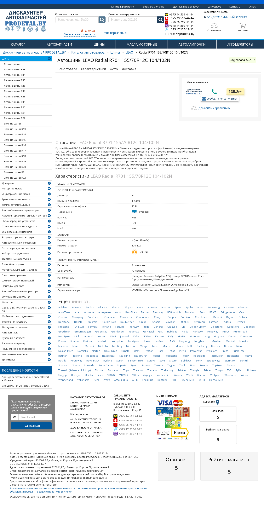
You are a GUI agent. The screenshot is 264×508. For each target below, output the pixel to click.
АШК (135, 380)
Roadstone (171, 355)
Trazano (152, 370)
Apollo (189, 307)
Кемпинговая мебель (15, 354)
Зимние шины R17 (15, 150)
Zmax (106, 380)
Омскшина (188, 380)
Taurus (146, 365)
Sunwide (89, 365)
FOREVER (79, 326)
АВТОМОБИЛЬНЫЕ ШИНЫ (83, 402)
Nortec (96, 351)
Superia (121, 365)
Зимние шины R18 (15, 156)
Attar (77, 312)
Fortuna (106, 326)
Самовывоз (214, 6)
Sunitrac (63, 365)
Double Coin (109, 322)
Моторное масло (12, 188)
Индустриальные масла (16, 194)
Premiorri (211, 351)
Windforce (231, 375)
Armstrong (214, 307)
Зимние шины (12, 123)
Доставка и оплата (153, 6)
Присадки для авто (13, 286)
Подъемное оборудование (18, 348)
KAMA (147, 336)
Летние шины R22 (14, 118)
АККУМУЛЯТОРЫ (240, 44)
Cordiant (186, 317)
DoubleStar (127, 322)
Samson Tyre (135, 360)
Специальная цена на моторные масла (25, 385)
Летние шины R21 (14, 112)
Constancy (126, 317)
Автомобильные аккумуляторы (20, 210)
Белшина (147, 380)
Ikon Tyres (64, 336)
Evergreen (199, 322)
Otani (137, 351)
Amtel (140, 307)
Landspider (117, 341)
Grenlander (118, 331)
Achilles (62, 307)
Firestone (63, 326)
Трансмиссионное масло (17, 199)
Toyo (126, 370)
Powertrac (196, 351)
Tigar (192, 365)
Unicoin (251, 370)
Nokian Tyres (65, 351)
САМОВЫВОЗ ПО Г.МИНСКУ (86, 432)
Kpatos (62, 341)
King (207, 336)
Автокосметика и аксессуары (19, 242)
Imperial (88, 336)
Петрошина (216, 380)
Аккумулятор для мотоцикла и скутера (24, 215)
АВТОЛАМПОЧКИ (192, 44)
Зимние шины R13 (15, 129)
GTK (160, 331)
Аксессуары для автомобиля (18, 248)
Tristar (207, 370)
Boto (202, 312)
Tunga (219, 370)
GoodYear (64, 331)
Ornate (125, 351)
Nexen (228, 346)
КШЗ (174, 380)
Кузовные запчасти (13, 338)
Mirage (144, 346)
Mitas (155, 346)
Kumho (75, 341)
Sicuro (173, 360)
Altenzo (116, 307)
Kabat (136, 336)
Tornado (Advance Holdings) (74, 370)
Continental (143, 317)
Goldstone (217, 326)
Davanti (217, 317)
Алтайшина (121, 380)
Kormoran (246, 336)
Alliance (102, 307)
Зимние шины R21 (15, 172)
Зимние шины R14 (15, 134)
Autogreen (104, 312)
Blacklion (190, 312)
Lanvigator (134, 341)
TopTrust (217, 365)
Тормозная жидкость (14, 321)
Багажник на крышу (13, 343)
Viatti (100, 375)
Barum (145, 312)
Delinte (78, 322)
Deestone (64, 322)
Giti (183, 326)
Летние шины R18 (14, 96)
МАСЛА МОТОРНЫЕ (142, 44)
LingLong (184, 341)
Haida (185, 331)
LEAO (129, 52)
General (158, 326)
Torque (99, 370)
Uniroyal (76, 375)
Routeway (76, 360)
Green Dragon (82, 331)
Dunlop (142, 322)
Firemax (240, 322)
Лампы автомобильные (16, 204)
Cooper (172, 317)
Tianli (182, 365)
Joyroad (124, 336)
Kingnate (219, 336)
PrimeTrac (238, 351)
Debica (243, 317)
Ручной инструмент (14, 264)
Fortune (119, 326)
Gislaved (172, 326)
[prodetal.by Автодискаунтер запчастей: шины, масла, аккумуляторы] (26, 21)
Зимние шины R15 (15, 139)
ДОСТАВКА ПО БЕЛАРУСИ (85, 435)
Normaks (82, 351)
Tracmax (138, 370)
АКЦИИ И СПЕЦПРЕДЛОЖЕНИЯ (85, 419)
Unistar (89, 375)
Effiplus (184, 322)
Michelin (103, 346)
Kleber (232, 336)
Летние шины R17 (14, 91)
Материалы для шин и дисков (19, 269)
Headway (212, 331)
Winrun (245, 375)
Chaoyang (77, 317)
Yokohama (83, 380)
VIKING (111, 375)
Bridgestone (228, 312)
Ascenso (229, 307)
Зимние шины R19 (15, 161)
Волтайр (163, 380)
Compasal (110, 317)
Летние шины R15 (14, 80)
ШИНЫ (99, 44)
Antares (165, 307)
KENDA (182, 336)
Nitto (239, 346)
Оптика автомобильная (16, 296)
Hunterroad (240, 331)
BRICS (212, 312)
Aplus (178, 307)
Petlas (171, 351)
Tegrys (171, 365)
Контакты (234, 6)
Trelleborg (167, 370)
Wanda (178, 375)
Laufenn (159, 341)
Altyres (129, 307)
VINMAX (123, 375)
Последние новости (20, 370)
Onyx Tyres (110, 351)
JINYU (113, 336)
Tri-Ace (182, 370)
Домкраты (8, 183)
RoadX (185, 355)
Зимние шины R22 (15, 177)
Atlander (243, 307)
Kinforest (195, 336)
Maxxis (76, 346)
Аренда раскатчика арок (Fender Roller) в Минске (25, 378)
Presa (225, 351)
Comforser (94, 317)
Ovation (149, 351)
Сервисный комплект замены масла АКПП (23, 309)
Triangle (194, 370)
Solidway (186, 360)
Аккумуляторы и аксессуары (18, 237)
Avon (118, 312)
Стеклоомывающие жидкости (19, 226)
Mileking (117, 346)
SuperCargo (106, 365)
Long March (200, 341)
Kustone (88, 341)
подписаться (31, 425)
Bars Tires (131, 312)
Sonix (199, 360)
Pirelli (182, 351)
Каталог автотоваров (88, 52)
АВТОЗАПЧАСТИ (59, 44)
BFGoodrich (174, 312)
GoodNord (233, 326)
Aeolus (90, 307)
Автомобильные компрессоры (20, 291)
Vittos (135, 375)
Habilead (172, 331)
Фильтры (7, 302)
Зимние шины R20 (15, 167)
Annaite (152, 307)
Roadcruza (108, 355)
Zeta (96, 380)
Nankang (202, 346)
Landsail (101, 341)
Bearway (158, 312)
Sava (162, 360)
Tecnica (158, 365)
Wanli (189, 375)
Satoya (151, 360)
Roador (156, 355)
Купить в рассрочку (122, 6)
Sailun (119, 360)
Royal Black (92, 360)
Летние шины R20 (14, 107)
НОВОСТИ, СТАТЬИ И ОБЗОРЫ (85, 422)
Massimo (244, 341)
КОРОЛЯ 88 (209, 402)
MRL (189, 346)
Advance (76, 307)
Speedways (213, 360)
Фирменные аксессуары (16, 259)
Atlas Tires (64, 312)
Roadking (124, 355)
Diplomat (92, 322)
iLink (76, 336)
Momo (179, 346)
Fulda (146, 326)
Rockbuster (216, 355)
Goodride (249, 326)
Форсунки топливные (15, 327)
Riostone (77, 355)
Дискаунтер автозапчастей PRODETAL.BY (34, 52)
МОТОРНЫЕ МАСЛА (80, 406)
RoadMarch (140, 355)
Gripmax (134, 331)
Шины (115, 52)
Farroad (213, 322)
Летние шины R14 (14, 75)
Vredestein (163, 375)
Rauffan (62, 355)
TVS (229, 370)
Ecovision (170, 322)
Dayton (230, 317)
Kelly (170, 336)
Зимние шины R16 (15, 145)
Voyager (147, 375)
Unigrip (62, 375)
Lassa (147, 341)
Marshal (230, 341)
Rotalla (62, 360)
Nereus (215, 346)
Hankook (198, 331)
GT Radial (148, 331)
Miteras (167, 346)
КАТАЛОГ (18, 44)
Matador (63, 346)
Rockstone (233, 355)
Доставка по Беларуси (186, 6)
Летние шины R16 (14, 85)
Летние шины (12, 64)
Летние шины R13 (14, 69)
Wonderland (65, 380)
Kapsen (159, 336)
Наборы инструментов (15, 253)
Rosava (248, 355)
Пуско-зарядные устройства (18, 221)
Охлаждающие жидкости (17, 232)
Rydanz (107, 360)
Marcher (216, 341)
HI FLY (225, 331)
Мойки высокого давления (18, 316)
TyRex (239, 370)
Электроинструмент (14, 275)
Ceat (241, 312)
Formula (93, 326)
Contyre (158, 317)
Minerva (130, 346)
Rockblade (199, 355)
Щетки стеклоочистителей (18, 280)
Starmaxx (230, 360)
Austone (89, 312)
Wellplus (215, 375)
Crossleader (202, 317)
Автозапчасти (10, 332)
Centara (62, 317)
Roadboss (92, 355)
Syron (134, 365)
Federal (227, 322)
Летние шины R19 (14, 102)
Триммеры (8, 359)
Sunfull (244, 360)
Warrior (201, 375)
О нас (252, 6)
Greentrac (101, 331)
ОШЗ (202, 380)
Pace (161, 351)
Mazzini (89, 346)
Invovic (101, 336)
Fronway (134, 326)
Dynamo (155, 322)
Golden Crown (198, 326)
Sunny (76, 365)
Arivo (200, 307)
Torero (231, 365)
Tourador (113, 370)
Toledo (204, 365)
